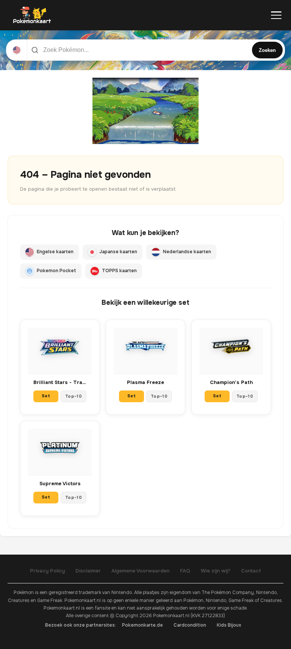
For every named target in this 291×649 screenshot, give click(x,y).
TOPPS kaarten (119, 271)
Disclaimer (88, 570)
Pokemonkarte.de (142, 625)
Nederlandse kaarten (187, 252)
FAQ (185, 570)
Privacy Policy (47, 570)
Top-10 (73, 396)
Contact (251, 570)
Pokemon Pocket (56, 271)
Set (46, 395)
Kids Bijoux (229, 625)
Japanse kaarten (118, 252)
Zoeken (267, 50)
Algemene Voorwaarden (140, 570)
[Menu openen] (276, 15)
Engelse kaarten (55, 252)
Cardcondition (190, 625)
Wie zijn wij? (215, 570)
